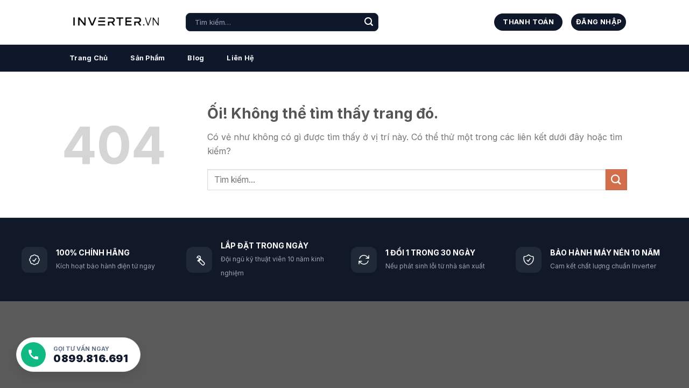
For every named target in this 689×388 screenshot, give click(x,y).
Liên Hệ (240, 58)
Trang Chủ (88, 58)
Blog (195, 58)
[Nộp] (369, 22)
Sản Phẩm (147, 58)
